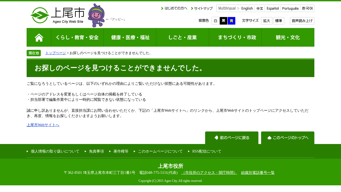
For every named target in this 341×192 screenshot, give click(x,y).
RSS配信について (206, 151)
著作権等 (120, 151)
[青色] (232, 21)
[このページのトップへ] (287, 137)
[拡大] (267, 21)
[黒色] (224, 21)
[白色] (216, 21)
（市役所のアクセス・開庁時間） (209, 172)
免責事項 (96, 151)
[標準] (279, 21)
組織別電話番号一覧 (258, 172)
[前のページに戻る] (231, 137)
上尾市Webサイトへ (43, 125)
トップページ (55, 53)
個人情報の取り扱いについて (55, 151)
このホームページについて (160, 151)
